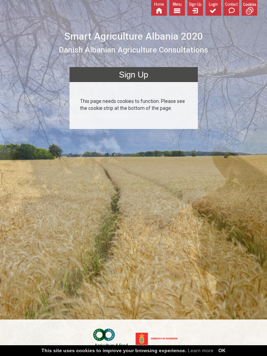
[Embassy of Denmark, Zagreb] (156, 338)
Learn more (200, 350)
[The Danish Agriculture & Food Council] (110, 338)
